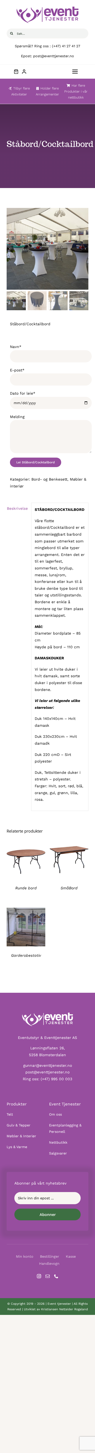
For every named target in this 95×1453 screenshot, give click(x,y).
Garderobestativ (26, 955)
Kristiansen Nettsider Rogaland (64, 1309)
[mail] (48, 1276)
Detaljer (26, 860)
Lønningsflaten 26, (47, 1048)
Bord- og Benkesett (49, 479)
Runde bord (26, 888)
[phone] (56, 1276)
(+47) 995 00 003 (56, 1079)
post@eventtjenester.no (47, 1072)
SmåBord (69, 888)
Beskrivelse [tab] (17, 508)
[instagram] (39, 1276)
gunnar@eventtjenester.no (47, 1065)
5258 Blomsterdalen (47, 1055)
